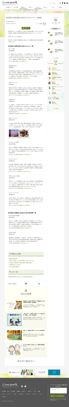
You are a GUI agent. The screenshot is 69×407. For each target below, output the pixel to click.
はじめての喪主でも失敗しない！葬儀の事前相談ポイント (34, 345)
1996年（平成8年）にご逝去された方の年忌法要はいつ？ (59, 42)
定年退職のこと (8, 7)
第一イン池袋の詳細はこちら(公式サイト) (18, 61)
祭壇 (16, 126)
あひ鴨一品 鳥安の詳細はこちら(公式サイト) (18, 243)
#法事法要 (14, 276)
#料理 (25, 276)
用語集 (60, 7)
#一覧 (22, 276)
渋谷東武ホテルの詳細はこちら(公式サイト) (18, 113)
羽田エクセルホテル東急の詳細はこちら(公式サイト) (20, 188)
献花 (14, 169)
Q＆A (53, 7)
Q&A (35, 391)
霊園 (28, 198)
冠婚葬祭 (18, 391)
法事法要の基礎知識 (10, 21)
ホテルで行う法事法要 (17, 36)
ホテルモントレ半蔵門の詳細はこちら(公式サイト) (20, 154)
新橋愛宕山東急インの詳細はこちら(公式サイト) (19, 78)
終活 (8, 391)
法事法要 (30, 31)
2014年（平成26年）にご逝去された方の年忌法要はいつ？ (59, 50)
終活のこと (31, 7)
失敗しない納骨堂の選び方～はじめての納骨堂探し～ (34, 331)
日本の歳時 (16, 7)
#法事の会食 (29, 276)
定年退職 (4, 391)
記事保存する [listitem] (26, 28)
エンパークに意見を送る (58, 395)
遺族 (42, 199)
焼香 (40, 110)
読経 (36, 110)
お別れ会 (26, 110)
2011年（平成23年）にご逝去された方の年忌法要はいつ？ (59, 33)
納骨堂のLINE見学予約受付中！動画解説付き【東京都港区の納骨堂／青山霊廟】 (34, 302)
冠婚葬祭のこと (23, 7)
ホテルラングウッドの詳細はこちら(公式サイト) (19, 171)
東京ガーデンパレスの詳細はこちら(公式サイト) (19, 137)
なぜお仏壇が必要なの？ (14, 266)
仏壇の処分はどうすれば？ (15, 264)
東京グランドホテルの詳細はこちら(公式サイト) (19, 94)
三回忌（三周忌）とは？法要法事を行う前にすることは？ (22, 260)
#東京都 (10, 276)
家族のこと (45, 7)
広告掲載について (4, 396)
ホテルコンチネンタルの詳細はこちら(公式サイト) (20, 205)
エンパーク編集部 (39, 23)
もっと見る (55, 108)
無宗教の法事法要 (13, 258)
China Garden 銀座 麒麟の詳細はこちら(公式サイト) (20, 227)
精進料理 (14, 93)
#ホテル (19, 276)
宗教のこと (38, 7)
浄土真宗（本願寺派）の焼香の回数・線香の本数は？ (21, 262)
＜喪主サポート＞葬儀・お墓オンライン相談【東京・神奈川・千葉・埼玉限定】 (34, 314)
